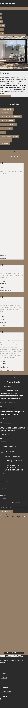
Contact (4, 696)
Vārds (1, 474)
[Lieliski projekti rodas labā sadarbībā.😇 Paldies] (14, 593)
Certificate (4, 687)
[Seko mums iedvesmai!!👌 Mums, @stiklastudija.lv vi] (14, 577)
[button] (14, 8)
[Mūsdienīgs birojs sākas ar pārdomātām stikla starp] (14, 544)
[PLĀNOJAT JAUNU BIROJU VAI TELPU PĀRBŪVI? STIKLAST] (14, 561)
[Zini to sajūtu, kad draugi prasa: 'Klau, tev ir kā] (14, 610)
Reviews (4, 678)
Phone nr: (2, 481)
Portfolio (4, 673)
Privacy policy (6, 692)
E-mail (2, 488)
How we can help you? (6, 507)
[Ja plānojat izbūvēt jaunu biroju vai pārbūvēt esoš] (14, 528)
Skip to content (5, 1)
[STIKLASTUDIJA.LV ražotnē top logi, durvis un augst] (14, 626)
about (1, 495)
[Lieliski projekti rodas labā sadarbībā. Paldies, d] (14, 642)
